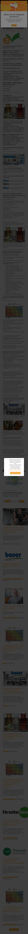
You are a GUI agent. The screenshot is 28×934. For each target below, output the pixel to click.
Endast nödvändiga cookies (15, 470)
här (20, 468)
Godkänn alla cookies (15, 473)
